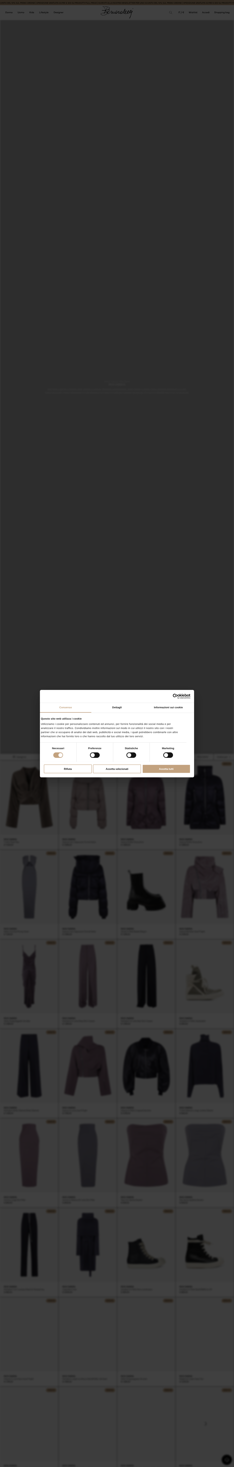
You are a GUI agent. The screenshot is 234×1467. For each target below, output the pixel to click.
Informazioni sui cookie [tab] (168, 707)
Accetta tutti (166, 768)
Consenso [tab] (65, 707)
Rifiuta (68, 768)
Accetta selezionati (117, 768)
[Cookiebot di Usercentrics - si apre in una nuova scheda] (175, 696)
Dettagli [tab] (117, 707)
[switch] (95, 755)
